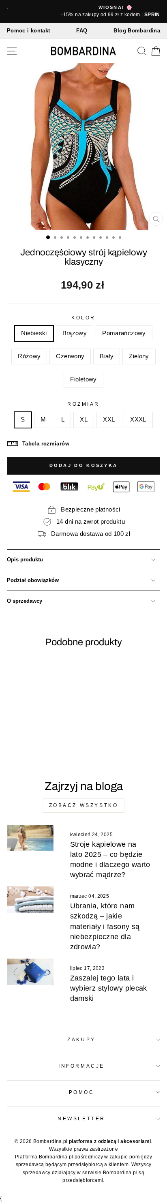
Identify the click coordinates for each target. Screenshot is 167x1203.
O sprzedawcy (24, 601)
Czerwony (70, 356)
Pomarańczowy (124, 333)
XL (84, 419)
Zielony (139, 356)
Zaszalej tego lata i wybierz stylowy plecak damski (108, 988)
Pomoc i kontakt (28, 31)
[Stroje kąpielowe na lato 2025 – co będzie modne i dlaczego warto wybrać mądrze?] (30, 838)
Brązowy (74, 333)
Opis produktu (25, 560)
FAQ (81, 31)
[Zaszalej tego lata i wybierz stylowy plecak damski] (30, 972)
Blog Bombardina (136, 31)
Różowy (29, 356)
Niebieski (34, 333)
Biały (106, 356)
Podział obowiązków (33, 580)
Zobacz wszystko (83, 805)
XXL (109, 419)
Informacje (81, 1065)
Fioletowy (83, 379)
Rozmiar (83, 404)
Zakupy (81, 1039)
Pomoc (81, 1092)
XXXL (138, 419)
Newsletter (81, 1118)
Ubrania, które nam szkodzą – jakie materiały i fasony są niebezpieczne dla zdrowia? (105, 926)
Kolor (83, 317)
